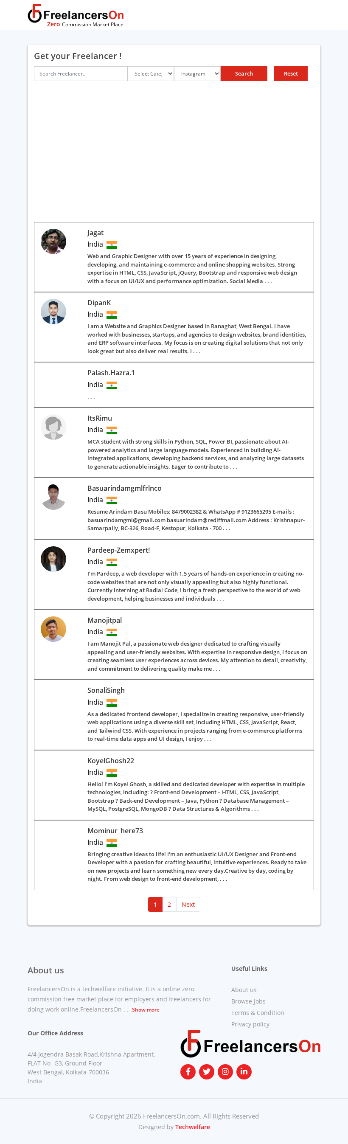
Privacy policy (250, 1024)
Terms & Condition (257, 1013)
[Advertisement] (174, 158)
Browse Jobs (248, 1001)
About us (244, 990)
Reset (291, 73)
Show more (146, 1009)
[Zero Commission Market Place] (75, 12)
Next (188, 904)
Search (244, 73)
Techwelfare (192, 1127)
